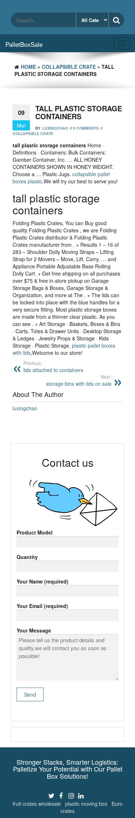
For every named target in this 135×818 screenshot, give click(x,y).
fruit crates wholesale (37, 803)
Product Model (35, 532)
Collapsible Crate (69, 66)
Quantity (27, 556)
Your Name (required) (42, 581)
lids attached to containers (53, 367)
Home (28, 66)
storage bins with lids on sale (79, 380)
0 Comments (86, 128)
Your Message (34, 630)
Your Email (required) (42, 605)
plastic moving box (86, 803)
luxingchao (55, 128)
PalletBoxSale (23, 44)
